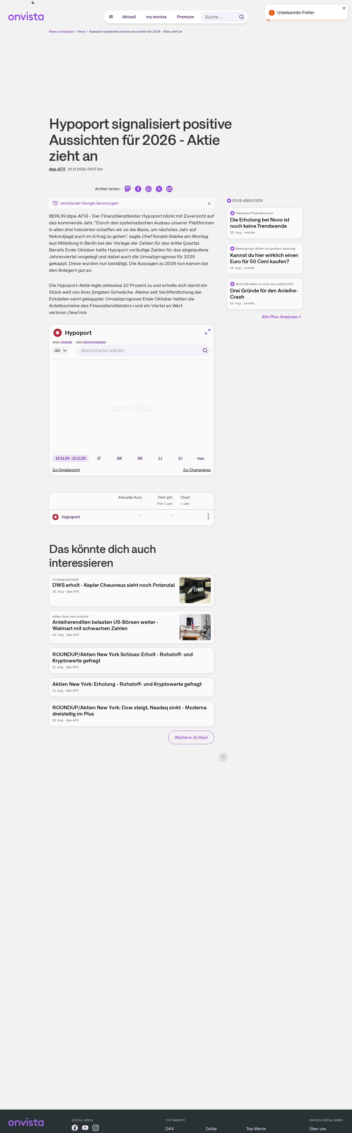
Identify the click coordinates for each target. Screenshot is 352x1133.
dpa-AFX (57, 169)
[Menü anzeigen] (111, 17)
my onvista (156, 17)
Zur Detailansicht (66, 469)
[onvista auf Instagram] (95, 1129)
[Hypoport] (56, 517)
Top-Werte (256, 1128)
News (81, 31)
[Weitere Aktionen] (208, 516)
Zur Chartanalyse (197, 469)
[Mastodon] (128, 190)
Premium (185, 17)
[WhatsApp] (148, 190)
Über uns (317, 1128)
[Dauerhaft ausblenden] (209, 203)
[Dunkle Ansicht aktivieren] (33, 3)
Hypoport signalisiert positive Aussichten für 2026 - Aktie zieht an (135, 31)
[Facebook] (138, 190)
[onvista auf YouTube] (85, 1129)
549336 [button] (66, 342)
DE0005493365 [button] (94, 342)
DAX (169, 1128)
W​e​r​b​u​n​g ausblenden (221, 70)
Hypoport (78, 333)
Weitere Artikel (191, 737)
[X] (159, 190)
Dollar (211, 1128)
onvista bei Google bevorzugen (89, 203)
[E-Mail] (169, 190)
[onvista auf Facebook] (75, 1129)
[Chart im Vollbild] (208, 332)
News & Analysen (61, 31)
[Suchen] (241, 17)
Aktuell (129, 17)
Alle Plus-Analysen (280, 316)
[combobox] (143, 350)
